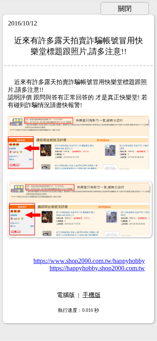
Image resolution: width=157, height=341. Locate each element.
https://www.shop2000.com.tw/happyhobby (89, 260)
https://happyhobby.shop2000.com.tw (97, 268)
